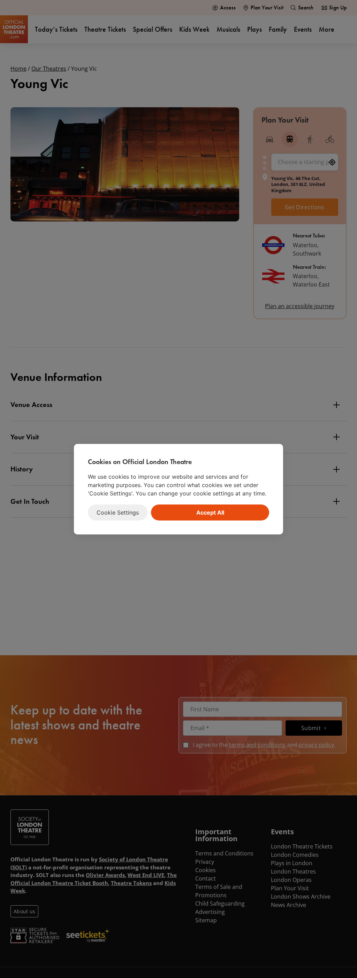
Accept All (210, 512)
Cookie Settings (118, 512)
